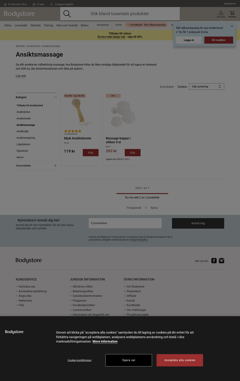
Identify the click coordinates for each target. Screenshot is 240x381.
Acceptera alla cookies (179, 360)
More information (105, 341)
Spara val (128, 360)
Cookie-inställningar (80, 360)
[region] (120, 348)
